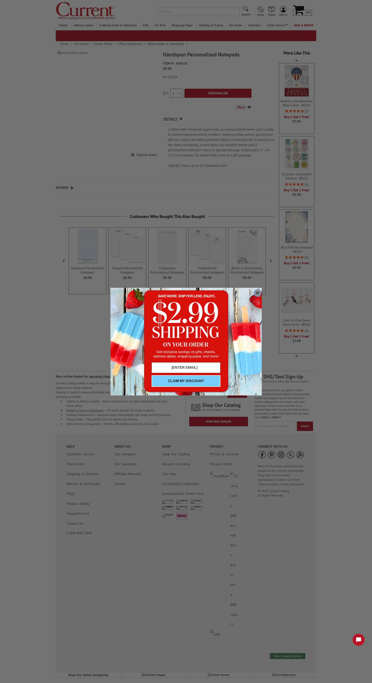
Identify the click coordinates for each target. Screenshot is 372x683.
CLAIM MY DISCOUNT (186, 381)
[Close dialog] (257, 292)
